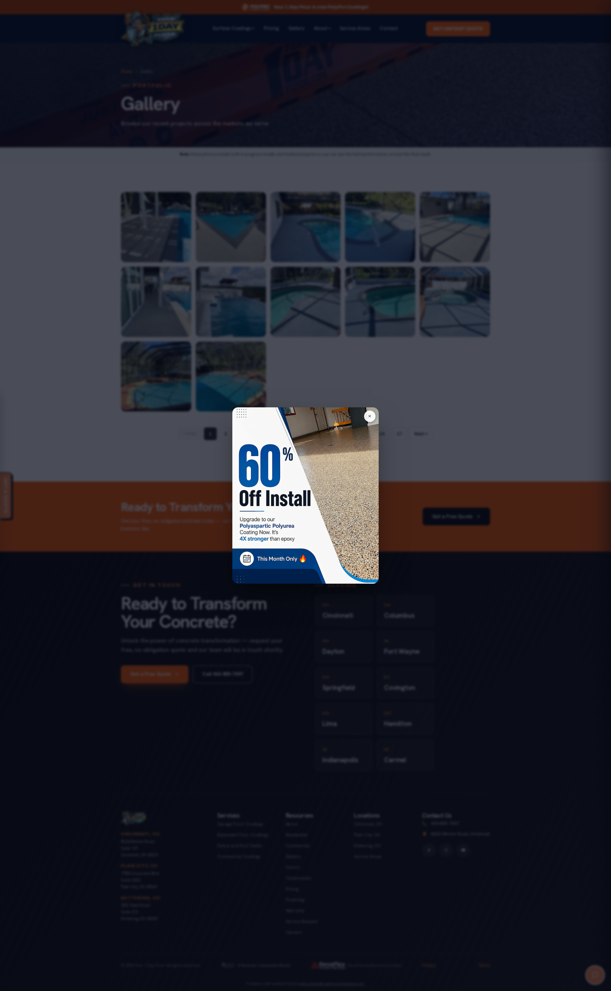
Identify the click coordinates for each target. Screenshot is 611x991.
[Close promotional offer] (370, 416)
